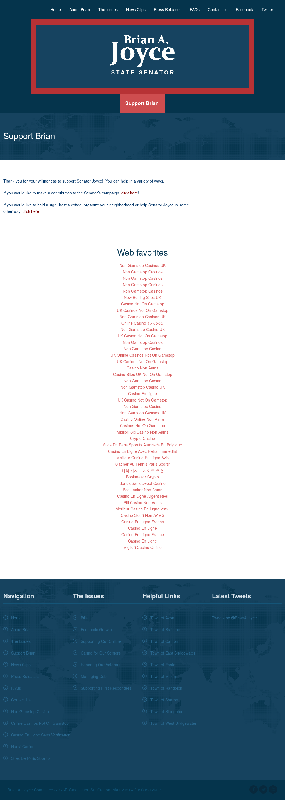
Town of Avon (162, 618)
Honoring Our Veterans (101, 664)
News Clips (136, 9)
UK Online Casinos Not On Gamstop (142, 355)
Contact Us (217, 9)
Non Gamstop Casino (142, 348)
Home (55, 9)
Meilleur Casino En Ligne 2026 (142, 509)
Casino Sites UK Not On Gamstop (142, 374)
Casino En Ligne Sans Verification (40, 735)
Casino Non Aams (142, 368)
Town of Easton (164, 664)
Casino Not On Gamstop (142, 304)
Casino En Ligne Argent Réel (142, 496)
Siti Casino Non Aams (143, 502)
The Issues (108, 9)
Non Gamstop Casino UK (143, 329)
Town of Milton (163, 676)
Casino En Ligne (142, 393)
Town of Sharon (164, 699)
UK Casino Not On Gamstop (142, 336)
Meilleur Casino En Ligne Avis (142, 457)
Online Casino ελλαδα (142, 323)
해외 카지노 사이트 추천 (142, 470)
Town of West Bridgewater (173, 723)
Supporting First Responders (106, 688)
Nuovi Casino (23, 746)
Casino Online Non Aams (143, 419)
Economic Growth (96, 629)
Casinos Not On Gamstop (142, 425)
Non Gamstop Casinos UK (142, 265)
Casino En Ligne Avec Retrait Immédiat (142, 451)
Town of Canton (164, 641)
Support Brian (142, 103)
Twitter (267, 9)
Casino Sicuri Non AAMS (142, 515)
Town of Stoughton (166, 711)
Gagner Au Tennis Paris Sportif (142, 464)
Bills (84, 618)
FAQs (195, 9)
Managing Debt (94, 676)
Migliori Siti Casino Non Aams (142, 432)
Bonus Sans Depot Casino (142, 483)
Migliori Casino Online (142, 547)
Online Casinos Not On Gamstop (40, 723)
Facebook (244, 9)
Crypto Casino (142, 438)
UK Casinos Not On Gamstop (142, 310)
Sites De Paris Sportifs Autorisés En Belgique (142, 445)
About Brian (79, 9)
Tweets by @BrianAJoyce (234, 618)
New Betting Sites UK (142, 297)
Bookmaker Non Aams (142, 489)
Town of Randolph (166, 688)
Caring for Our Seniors (101, 653)
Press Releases (167, 9)
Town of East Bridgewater (172, 653)
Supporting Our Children (102, 641)
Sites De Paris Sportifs (30, 758)
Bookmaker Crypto (142, 477)
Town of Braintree (165, 629)
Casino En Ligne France (142, 521)
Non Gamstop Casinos (143, 271)
